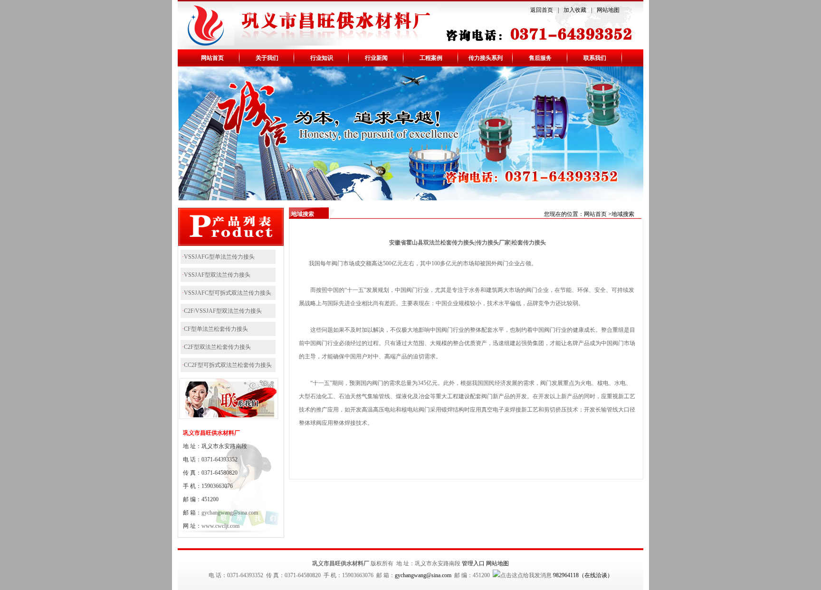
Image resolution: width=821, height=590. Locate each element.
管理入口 (473, 563)
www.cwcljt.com (220, 526)
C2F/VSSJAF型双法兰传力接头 (223, 311)
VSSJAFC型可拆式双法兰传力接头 (227, 293)
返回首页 (541, 10)
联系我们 (594, 58)
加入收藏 (574, 10)
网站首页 (212, 58)
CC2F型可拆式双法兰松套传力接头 (228, 365)
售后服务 (540, 58)
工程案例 (431, 58)
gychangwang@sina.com (229, 512)
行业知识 (321, 58)
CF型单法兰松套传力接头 (216, 329)
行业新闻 (376, 58)
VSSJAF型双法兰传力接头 (217, 275)
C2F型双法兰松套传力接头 (217, 347)
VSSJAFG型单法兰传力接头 (219, 256)
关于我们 (267, 58)
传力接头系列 (485, 58)
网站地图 (608, 10)
